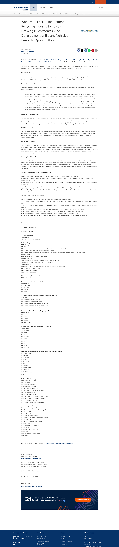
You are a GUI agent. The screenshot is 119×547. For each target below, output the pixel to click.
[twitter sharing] (82, 50)
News (33, 8)
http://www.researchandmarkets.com (32, 486)
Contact (51, 8)
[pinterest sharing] (92, 50)
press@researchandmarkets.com (31, 458)
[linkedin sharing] (85, 50)
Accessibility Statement (66, 542)
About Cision (64, 538)
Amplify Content (41, 545)
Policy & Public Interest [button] (66, 14)
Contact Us (16, 542)
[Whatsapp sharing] (89, 50)
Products (42, 8)
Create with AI (40, 540)
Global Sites (64, 544)
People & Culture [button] (80, 14)
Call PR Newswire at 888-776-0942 (24, 537)
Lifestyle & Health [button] (53, 14)
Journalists (34, 2)
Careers (63, 540)
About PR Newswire (66, 537)
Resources (17, 2)
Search (101, 7)
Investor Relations (25, 2)
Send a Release (100, 2)
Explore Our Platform (42, 537)
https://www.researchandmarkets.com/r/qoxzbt (59, 443)
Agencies (41, 2)
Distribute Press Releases (43, 542)
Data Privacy (87, 540)
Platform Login (88, 538)
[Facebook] (16, 544)
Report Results (41, 543)
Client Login (91, 2)
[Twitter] (18, 544)
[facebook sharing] (78, 50)
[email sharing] (96, 50)
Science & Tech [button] (41, 14)
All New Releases (88, 537)
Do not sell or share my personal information (92, 543)
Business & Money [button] (30, 14)
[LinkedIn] (14, 544)
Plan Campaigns (41, 538)
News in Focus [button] (18, 14)
